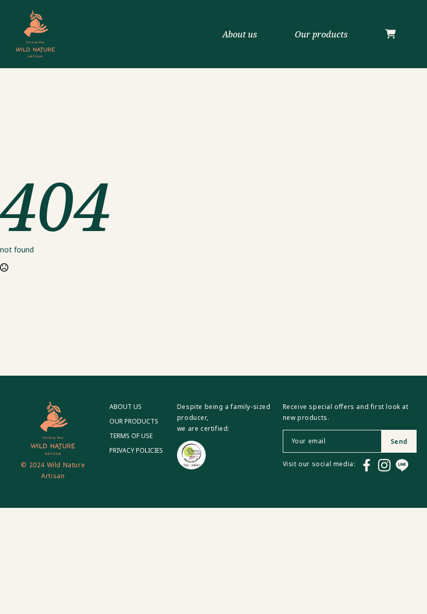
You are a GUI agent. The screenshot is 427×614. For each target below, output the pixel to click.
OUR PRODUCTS (133, 421)
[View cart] (390, 34)
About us (239, 34)
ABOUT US (125, 407)
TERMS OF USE (131, 436)
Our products (321, 34)
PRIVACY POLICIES (136, 450)
